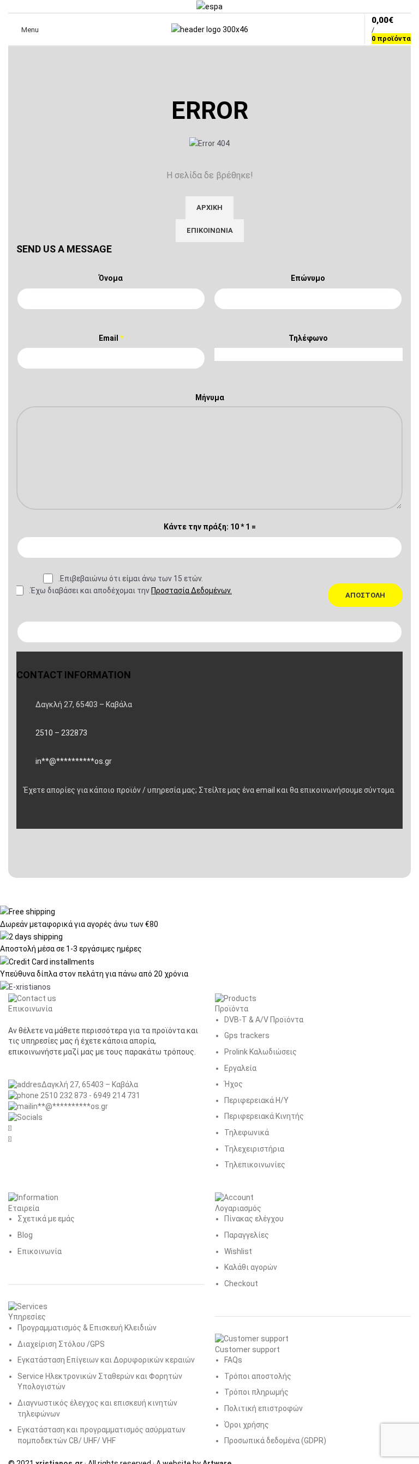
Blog (25, 1235)
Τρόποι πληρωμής (256, 1392)
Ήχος (233, 1084)
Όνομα (111, 278)
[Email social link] (54, 818)
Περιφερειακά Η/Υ (256, 1100)
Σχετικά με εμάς (46, 1218)
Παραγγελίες (246, 1235)
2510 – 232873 (61, 732)
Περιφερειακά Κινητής (264, 1116)
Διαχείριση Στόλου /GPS (61, 1344)
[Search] (54, 29)
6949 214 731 (116, 1095)
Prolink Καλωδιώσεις (260, 1051)
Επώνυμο (308, 278)
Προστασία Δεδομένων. (191, 590)
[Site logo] (209, 29)
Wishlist (238, 1251)
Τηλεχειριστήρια (254, 1148)
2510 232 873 (63, 1095)
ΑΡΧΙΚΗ (209, 207)
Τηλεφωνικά (246, 1132)
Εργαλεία (240, 1068)
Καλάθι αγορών (250, 1267)
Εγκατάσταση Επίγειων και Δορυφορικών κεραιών (106, 1359)
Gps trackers (247, 1035)
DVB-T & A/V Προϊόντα (263, 1019)
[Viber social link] (82, 818)
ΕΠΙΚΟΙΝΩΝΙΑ (210, 230)
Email (111, 338)
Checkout (241, 1283)
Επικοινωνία (39, 1251)
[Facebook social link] (27, 818)
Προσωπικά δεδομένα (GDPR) (275, 1440)
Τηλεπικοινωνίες (254, 1164)
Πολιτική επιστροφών (263, 1408)
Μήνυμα (209, 397)
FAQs (233, 1359)
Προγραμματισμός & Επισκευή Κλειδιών (87, 1327)
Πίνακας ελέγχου (254, 1218)
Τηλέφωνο (308, 338)
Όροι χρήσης (246, 1424)
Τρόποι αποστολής (257, 1376)
